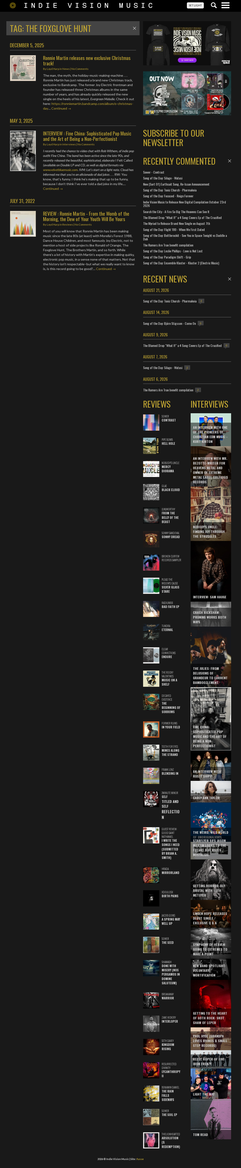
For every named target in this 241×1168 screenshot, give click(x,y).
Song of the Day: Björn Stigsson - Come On (169, 323)
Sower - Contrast (153, 172)
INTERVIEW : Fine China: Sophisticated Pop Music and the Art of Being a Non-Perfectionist (87, 136)
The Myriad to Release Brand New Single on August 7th (176, 223)
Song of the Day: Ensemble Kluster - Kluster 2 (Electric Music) (181, 262)
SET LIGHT (195, 5)
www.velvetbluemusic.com (60, 170)
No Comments (79, 68)
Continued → (61, 108)
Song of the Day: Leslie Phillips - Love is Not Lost (173, 250)
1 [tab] (147, 112)
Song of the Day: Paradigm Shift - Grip (167, 256)
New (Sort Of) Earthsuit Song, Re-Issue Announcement (176, 184)
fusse (140, 1158)
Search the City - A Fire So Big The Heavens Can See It (176, 211)
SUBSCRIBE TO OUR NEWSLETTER (173, 137)
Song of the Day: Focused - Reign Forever (168, 195)
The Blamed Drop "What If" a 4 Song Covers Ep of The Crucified (182, 217)
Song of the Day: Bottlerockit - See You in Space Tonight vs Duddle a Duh (185, 237)
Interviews (69, 144)
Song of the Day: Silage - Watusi (162, 177)
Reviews (67, 224)
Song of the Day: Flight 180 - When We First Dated (174, 229)
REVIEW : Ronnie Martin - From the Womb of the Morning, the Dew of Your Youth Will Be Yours (86, 216)
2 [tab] (152, 112)
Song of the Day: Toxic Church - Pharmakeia (170, 189)
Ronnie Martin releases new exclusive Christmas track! (87, 60)
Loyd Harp (53, 68)
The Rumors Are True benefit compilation (168, 244)
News (66, 68)
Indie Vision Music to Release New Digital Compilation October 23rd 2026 (184, 203)
